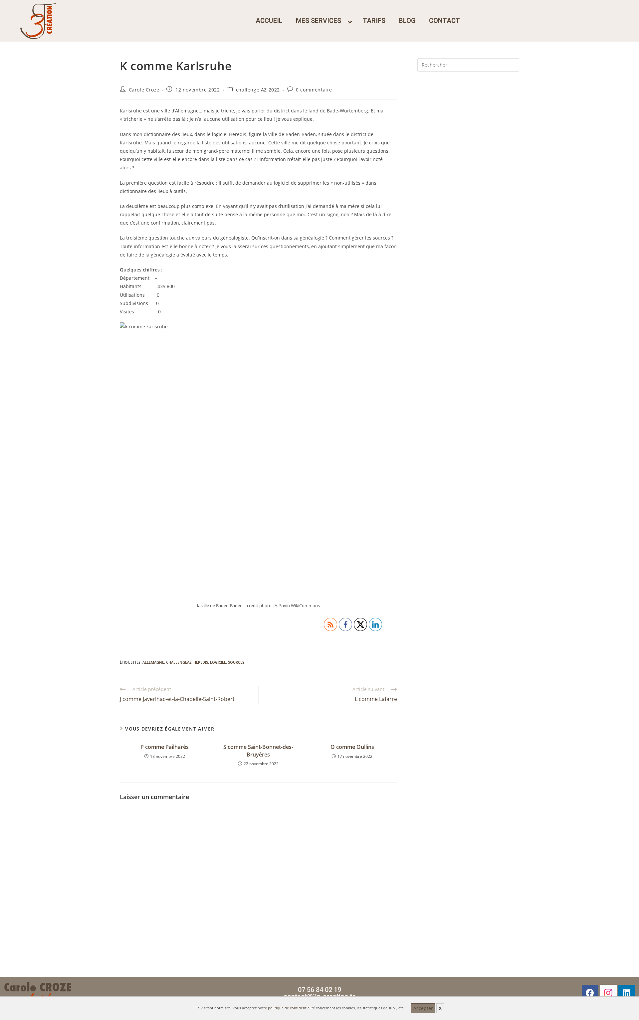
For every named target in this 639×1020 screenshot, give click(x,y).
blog (407, 21)
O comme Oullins (352, 747)
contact (444, 21)
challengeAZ (178, 662)
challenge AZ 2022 (258, 89)
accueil (269, 21)
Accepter (423, 1008)
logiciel (218, 662)
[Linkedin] (626, 993)
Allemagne (153, 662)
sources (236, 662)
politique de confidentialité (291, 1007)
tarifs (374, 21)
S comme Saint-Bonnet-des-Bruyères (258, 750)
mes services (318, 21)
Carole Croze (144, 89)
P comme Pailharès (164, 747)
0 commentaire (314, 89)
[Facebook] (590, 993)
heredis (200, 662)
